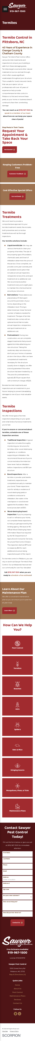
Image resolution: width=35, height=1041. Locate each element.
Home (17, 985)
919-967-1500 (17, 11)
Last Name (6, 859)
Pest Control (17, 992)
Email (5, 871)
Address (6, 877)
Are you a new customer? (11, 895)
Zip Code (6, 889)
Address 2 (6, 883)
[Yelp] (19, 1013)
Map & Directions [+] (17, 974)
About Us (17, 989)
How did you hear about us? (12, 913)
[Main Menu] (5, 9)
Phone (5, 865)
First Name (6, 853)
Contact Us (17, 1003)
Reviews (17, 1000)
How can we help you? (10, 902)
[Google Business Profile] (15, 1013)
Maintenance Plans (17, 996)
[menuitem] (17, 985)
